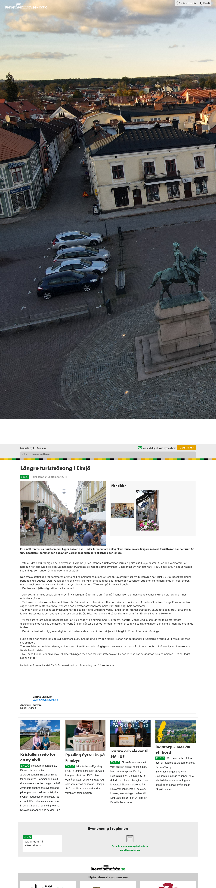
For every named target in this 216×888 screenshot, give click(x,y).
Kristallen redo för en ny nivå (38, 757)
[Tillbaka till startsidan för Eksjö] (23, 4)
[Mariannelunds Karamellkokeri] (122, 510)
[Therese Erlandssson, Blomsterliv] (147, 510)
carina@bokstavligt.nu (45, 699)
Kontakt (206, 3)
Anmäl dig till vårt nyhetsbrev (159, 448)
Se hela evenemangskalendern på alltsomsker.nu (130, 847)
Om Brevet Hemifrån (187, 3)
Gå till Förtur (186, 447)
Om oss (41, 448)
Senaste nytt (27, 448)
